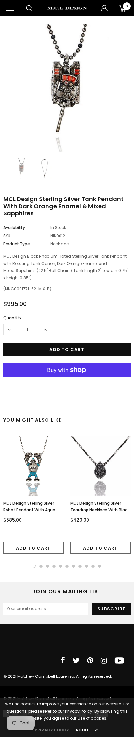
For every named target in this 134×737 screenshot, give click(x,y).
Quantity (12, 318)
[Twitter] (76, 660)
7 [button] (73, 566)
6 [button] (67, 566)
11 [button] (99, 566)
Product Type (16, 244)
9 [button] (86, 566)
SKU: (7, 236)
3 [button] (47, 566)
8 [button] (80, 566)
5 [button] (60, 566)
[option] (67, 88)
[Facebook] (63, 660)
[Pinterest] (90, 660)
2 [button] (41, 566)
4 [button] (54, 566)
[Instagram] (104, 660)
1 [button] (34, 566)
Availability (14, 227)
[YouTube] (119, 660)
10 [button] (93, 566)
